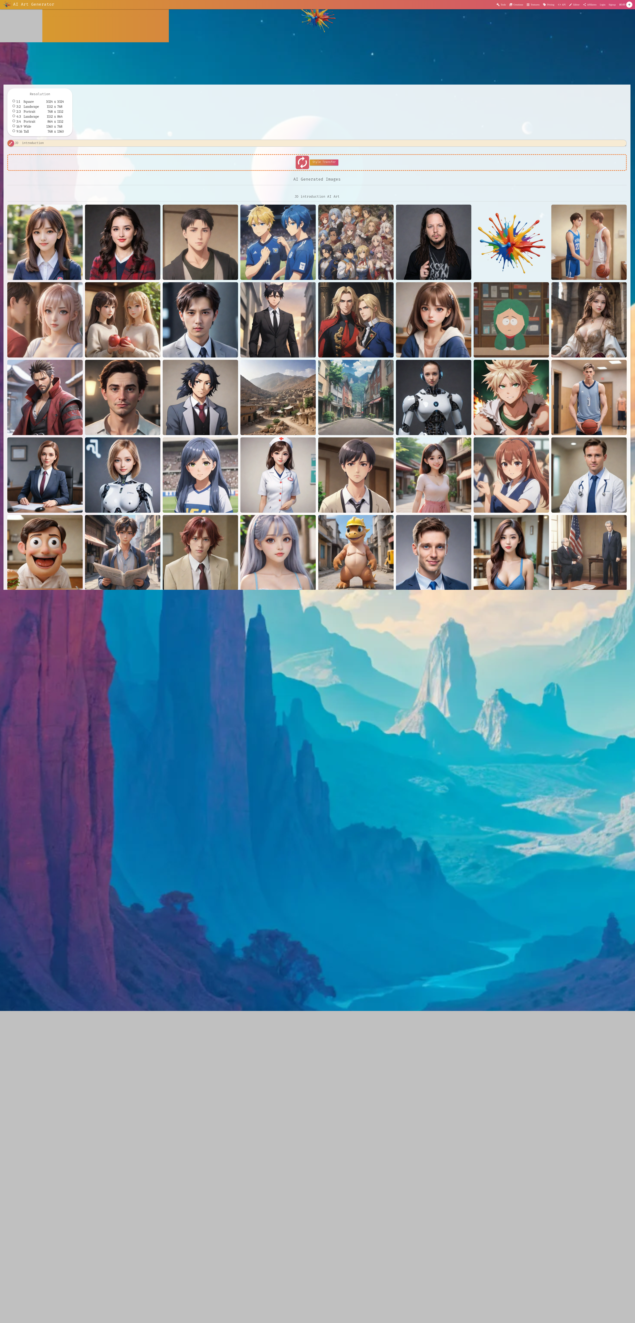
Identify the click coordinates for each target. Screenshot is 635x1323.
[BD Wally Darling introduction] (122, 397)
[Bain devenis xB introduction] (433, 397)
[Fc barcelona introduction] (122, 630)
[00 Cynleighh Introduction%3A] (511, 242)
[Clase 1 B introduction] (511, 475)
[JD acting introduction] (122, 242)
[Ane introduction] (589, 319)
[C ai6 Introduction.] (122, 475)
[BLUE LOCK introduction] (278, 242)
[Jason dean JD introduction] (200, 242)
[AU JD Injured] (200, 319)
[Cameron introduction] (278, 475)
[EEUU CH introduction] (589, 552)
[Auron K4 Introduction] (45, 397)
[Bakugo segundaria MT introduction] (511, 397)
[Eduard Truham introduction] (45, 630)
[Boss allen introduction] (45, 475)
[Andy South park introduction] (511, 319)
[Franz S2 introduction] (356, 630)
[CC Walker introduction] (200, 475)
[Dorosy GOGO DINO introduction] (356, 552)
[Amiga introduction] (433, 319)
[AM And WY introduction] (122, 319)
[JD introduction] (45, 242)
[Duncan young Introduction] (433, 552)
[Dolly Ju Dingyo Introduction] (278, 552)
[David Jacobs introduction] (122, 552)
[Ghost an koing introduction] (589, 630)
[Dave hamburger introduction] (45, 552)
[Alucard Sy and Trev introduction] (356, 319)
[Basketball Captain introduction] (589, 397)
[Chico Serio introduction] (356, 475)
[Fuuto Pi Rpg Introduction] (433, 630)
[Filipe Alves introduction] (278, 630)
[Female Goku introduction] (200, 630)
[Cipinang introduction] (433, 475)
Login (602, 4)
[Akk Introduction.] (278, 319)
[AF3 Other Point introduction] (45, 319)
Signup (612, 4)
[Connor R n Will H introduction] (589, 475)
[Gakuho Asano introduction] (511, 630)
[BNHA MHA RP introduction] (200, 397)
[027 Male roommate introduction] (589, 242)
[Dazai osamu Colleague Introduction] (200, 552)
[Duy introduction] (511, 552)
